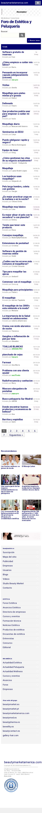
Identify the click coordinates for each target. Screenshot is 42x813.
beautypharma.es (11, 722)
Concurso (7, 643)
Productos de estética (13, 629)
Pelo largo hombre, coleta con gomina (15, 187)
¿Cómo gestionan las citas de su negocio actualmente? (17, 159)
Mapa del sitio (9, 557)
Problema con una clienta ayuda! (15, 371)
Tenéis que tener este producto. (13, 226)
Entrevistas (8, 638)
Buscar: (4, 31)
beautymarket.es (11, 704)
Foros (5, 685)
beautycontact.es (11, 731)
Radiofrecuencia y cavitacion (17, 380)
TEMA (4, 47)
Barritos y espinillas (12, 419)
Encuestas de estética (14, 634)
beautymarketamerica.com (14, 2)
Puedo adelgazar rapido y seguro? (15, 141)
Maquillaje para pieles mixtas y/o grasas (13, 94)
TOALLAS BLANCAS (12, 346)
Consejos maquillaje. (13, 235)
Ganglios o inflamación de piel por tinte (15, 337)
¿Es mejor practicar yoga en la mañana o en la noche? (17, 197)
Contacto (7, 588)
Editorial (7, 647)
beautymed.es (10, 717)
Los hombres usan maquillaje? (11, 177)
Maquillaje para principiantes (17, 289)
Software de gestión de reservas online (14, 252)
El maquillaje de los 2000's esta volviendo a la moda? (16, 306)
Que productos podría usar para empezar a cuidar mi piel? (16, 114)
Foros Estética (10, 603)
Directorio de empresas (14, 612)
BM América (5, 18)
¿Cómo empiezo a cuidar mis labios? (17, 63)
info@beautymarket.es (11, 769)
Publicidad (8, 561)
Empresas (8, 565)
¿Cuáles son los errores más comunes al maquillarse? (17, 262)
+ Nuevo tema (34, 40)
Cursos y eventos (11, 616)
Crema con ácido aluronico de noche (16, 327)
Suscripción (8, 552)
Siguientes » (16, 435)
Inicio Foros (15, 18)
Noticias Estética (11, 625)
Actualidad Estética (12, 662)
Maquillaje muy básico (14, 207)
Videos (6, 579)
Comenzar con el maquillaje (16, 282)
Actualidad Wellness (13, 671)
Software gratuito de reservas (13, 53)
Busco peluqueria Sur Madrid (17, 399)
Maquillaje (7, 168)
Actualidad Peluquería (13, 667)
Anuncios (7, 680)
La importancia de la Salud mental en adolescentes (16, 317)
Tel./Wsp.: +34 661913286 (12, 770)
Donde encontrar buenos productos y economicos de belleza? (16, 409)
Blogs (5, 574)
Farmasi (6, 362)
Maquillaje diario (11, 124)
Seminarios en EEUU (12, 132)
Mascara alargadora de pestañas (14, 389)
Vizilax (5, 85)
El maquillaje (9, 298)
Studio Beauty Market (13, 583)
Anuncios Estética (12, 607)
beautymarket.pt (11, 709)
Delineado (7, 103)
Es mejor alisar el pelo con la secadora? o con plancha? (17, 216)
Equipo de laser (10, 150)
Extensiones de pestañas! (15, 243)
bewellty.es (8, 726)
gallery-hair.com (11, 735)
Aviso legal (7, 776)
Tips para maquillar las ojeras (14, 272)
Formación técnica (12, 621)
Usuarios (7, 570)
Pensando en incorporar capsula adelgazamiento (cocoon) (15, 75)
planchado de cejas (12, 354)
